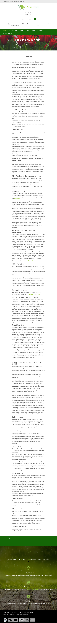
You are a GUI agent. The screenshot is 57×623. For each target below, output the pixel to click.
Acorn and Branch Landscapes (34, 589)
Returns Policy (31, 260)
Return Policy (17, 198)
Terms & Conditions (12, 612)
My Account (40, 30)
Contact (33, 30)
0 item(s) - (28, 13)
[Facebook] (28, 562)
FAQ (27, 30)
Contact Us (28, 559)
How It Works (14, 30)
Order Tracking (8, 33)
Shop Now (5, 30)
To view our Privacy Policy (33, 294)
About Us (22, 30)
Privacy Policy (22, 612)
